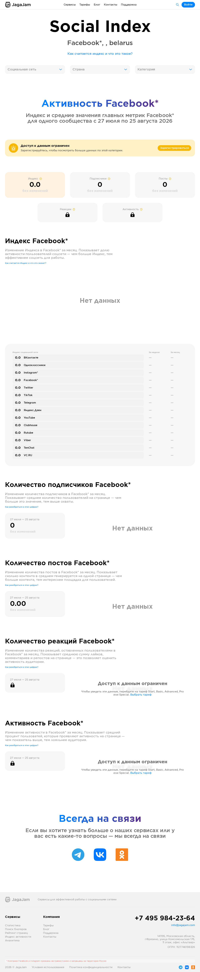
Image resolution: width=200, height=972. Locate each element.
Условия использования (48, 967)
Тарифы (84, 4)
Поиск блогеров (16, 929)
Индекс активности (18, 937)
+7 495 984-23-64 (165, 918)
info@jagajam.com (183, 925)
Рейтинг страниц (16, 933)
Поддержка (129, 4)
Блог (97, 4)
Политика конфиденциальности (90, 967)
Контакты (110, 4)
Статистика (12, 925)
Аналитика (12, 940)
